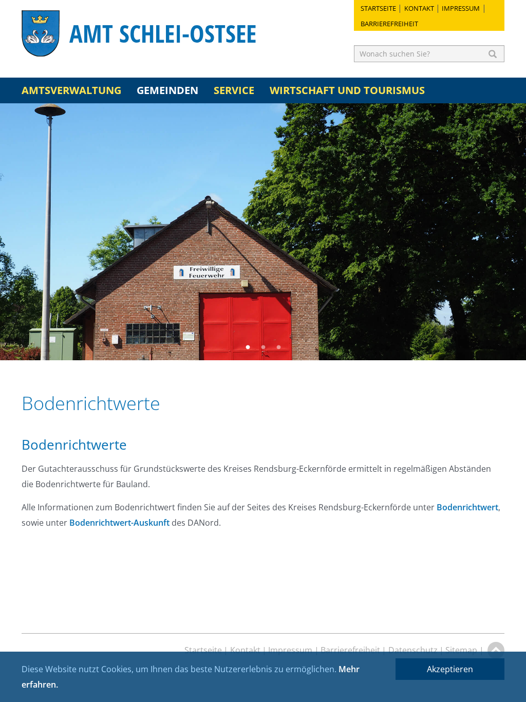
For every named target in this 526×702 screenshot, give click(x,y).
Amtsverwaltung (71, 90)
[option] (263, 231)
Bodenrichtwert (467, 507)
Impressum (461, 8)
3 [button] (278, 347)
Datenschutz (413, 650)
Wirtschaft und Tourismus (347, 90)
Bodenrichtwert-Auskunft (119, 522)
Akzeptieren (450, 669)
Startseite (378, 8)
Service (234, 90)
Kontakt (419, 8)
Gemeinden (167, 90)
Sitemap (461, 650)
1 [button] (247, 347)
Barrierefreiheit (389, 23)
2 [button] (263, 347)
